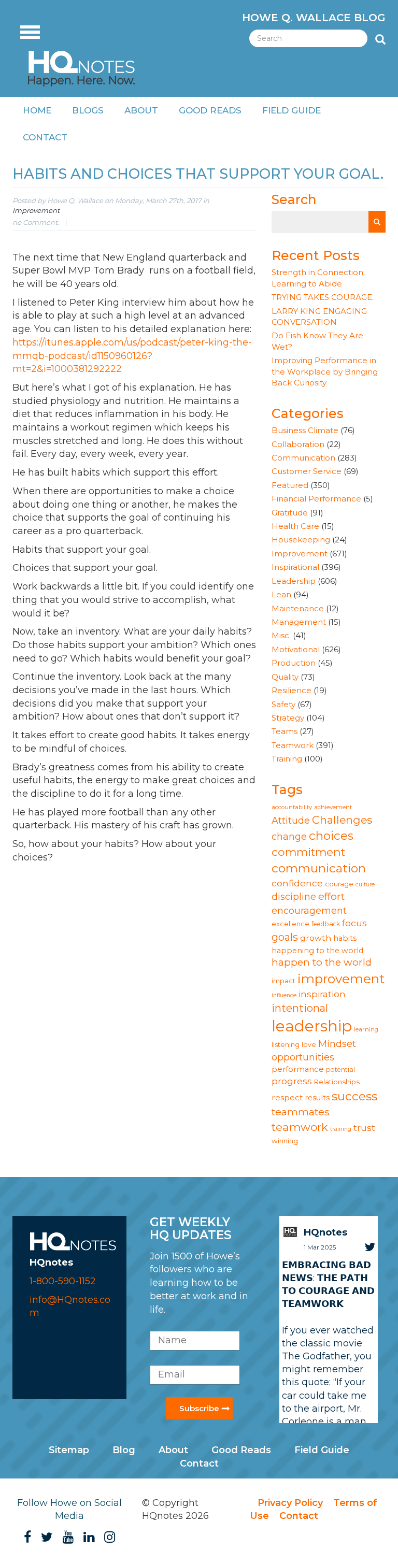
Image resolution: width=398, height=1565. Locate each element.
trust (364, 1127)
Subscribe (199, 1408)
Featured (290, 485)
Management (299, 622)
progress (292, 1080)
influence (284, 995)
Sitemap (69, 1450)
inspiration (322, 993)
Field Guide (291, 110)
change (289, 836)
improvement (341, 978)
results (317, 1097)
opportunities (303, 1057)
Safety (283, 704)
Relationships (337, 1082)
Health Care (295, 526)
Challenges (342, 819)
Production (294, 663)
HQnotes (325, 1232)
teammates (301, 1111)
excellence (290, 924)
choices (331, 835)
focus (354, 922)
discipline (294, 896)
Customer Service (307, 471)
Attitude (291, 820)
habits (345, 938)
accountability (292, 807)
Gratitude (290, 513)
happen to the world (322, 962)
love (309, 1045)
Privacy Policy (290, 1503)
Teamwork (293, 745)
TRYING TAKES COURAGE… (325, 297)
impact (283, 981)
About (141, 110)
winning (285, 1141)
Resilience (291, 690)
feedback (325, 924)
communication (319, 868)
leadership (312, 1026)
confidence (297, 883)
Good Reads (210, 110)
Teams (284, 731)
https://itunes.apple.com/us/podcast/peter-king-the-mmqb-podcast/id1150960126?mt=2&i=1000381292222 (132, 356)
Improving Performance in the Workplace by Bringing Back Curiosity (325, 371)
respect (287, 1097)
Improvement (36, 210)
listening (286, 1045)
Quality (285, 677)
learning (366, 1029)
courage (339, 884)
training (340, 1129)
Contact (45, 137)
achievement (333, 807)
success (354, 1096)
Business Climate (305, 430)
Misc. (281, 635)
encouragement (309, 910)
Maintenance (298, 608)
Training (287, 759)
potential (340, 1069)
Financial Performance (316, 499)
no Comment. (35, 222)
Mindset (337, 1044)
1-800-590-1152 (63, 1281)
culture (365, 884)
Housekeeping (301, 539)
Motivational (296, 649)
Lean (281, 594)
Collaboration (298, 444)
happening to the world (317, 950)
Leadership (294, 581)
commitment (308, 851)
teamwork (300, 1127)
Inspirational (295, 567)
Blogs (88, 110)
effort (331, 896)
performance (298, 1069)
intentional (300, 1008)
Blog (123, 1450)
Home (37, 110)
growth (315, 938)
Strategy (288, 718)
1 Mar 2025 (320, 1247)
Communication (303, 458)
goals (285, 937)
